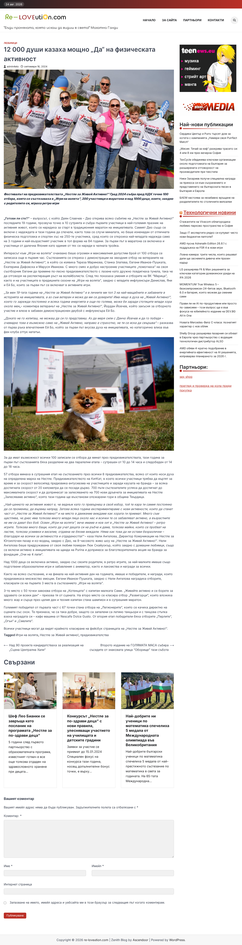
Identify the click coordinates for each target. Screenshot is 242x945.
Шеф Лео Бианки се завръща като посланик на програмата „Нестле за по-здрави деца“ (30, 725)
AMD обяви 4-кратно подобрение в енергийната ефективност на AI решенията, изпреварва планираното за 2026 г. (208, 352)
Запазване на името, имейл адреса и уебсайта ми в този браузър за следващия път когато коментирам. (87, 902)
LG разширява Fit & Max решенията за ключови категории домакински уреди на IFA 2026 (207, 273)
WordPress (177, 940)
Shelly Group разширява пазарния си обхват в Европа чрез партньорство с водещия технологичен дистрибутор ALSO (208, 337)
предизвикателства (94, 635)
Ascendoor (140, 940)
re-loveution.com (96, 940)
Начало (149, 20)
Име (8, 866)
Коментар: (13, 816)
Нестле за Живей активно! (59, 635)
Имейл (98, 866)
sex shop (186, 377)
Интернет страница (18, 884)
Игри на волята (27, 635)
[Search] (234, 20)
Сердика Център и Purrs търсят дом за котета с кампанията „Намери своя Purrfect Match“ (208, 138)
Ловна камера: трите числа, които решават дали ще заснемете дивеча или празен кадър (208, 258)
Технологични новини (209, 212)
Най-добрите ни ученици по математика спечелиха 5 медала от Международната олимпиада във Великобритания (147, 730)
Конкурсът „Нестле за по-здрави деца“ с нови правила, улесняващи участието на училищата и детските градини (88, 728)
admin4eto (13, 66)
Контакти (216, 20)
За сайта (169, 20)
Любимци (10, 43)
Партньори (192, 20)
